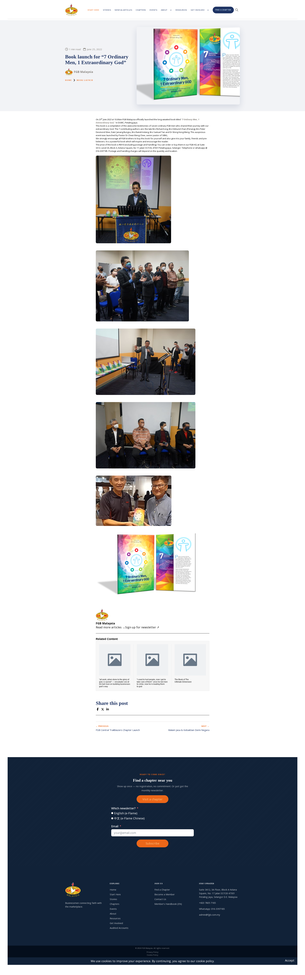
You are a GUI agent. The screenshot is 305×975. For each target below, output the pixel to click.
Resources (181, 10)
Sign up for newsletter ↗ (142, 627)
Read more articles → (110, 627)
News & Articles (123, 10)
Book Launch (85, 80)
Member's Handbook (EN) (168, 903)
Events (153, 10)
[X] (103, 709)
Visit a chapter (152, 799)
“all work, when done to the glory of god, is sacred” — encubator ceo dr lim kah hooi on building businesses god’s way (114, 682)
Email (114, 826)
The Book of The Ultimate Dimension (183, 680)
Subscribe (152, 843)
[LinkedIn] (107, 709)
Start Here (93, 10)
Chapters (141, 10)
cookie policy (205, 961)
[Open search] (237, 10)
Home (68, 80)
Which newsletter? (123, 808)
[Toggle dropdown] (171, 10)
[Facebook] (98, 709)
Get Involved (198, 10)
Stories (107, 10)
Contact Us (160, 899)
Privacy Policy (152, 952)
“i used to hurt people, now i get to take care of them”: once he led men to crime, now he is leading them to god (152, 682)
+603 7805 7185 (207, 902)
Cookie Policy (152, 955)
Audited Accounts (119, 927)
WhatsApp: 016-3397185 (212, 908)
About (164, 10)
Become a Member (164, 894)
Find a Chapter (223, 10)
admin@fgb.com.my (209, 914)
